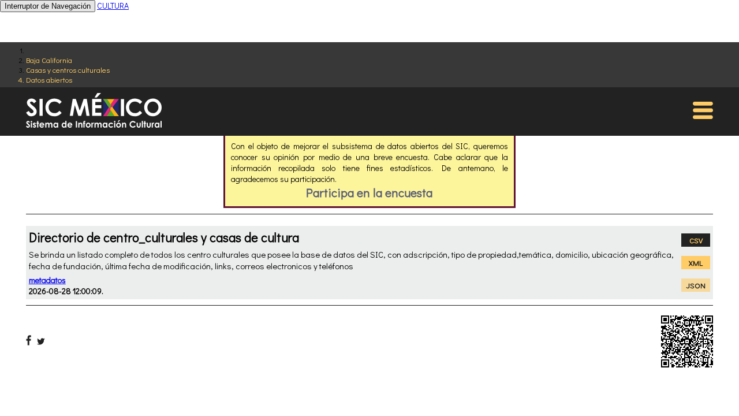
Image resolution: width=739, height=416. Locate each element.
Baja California (49, 60)
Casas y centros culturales (68, 70)
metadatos (47, 279)
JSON (696, 285)
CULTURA (113, 5)
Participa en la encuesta (369, 192)
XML (696, 263)
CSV (696, 240)
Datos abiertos (49, 79)
